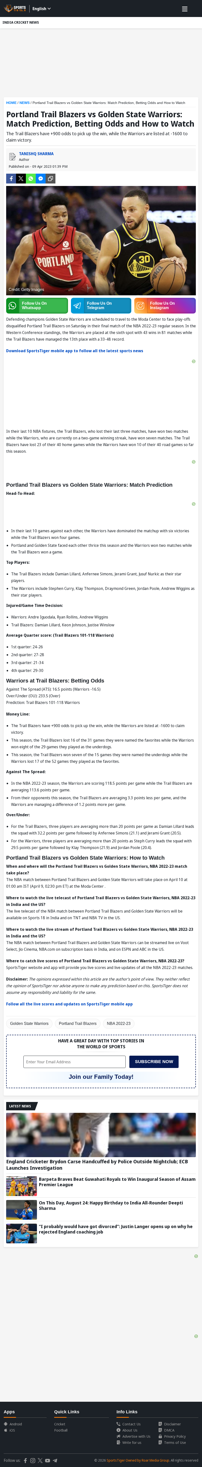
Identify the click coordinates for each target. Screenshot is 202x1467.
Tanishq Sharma (36, 153)
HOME (11, 103)
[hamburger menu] (184, 9)
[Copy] (50, 178)
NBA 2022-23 (119, 1023)
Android (16, 1423)
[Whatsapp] (31, 178)
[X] (21, 178)
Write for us (131, 1442)
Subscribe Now (154, 1061)
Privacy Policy (175, 1436)
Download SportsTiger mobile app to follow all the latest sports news (74, 350)
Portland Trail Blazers (78, 1023)
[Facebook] (11, 178)
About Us (129, 1430)
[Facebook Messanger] (41, 178)
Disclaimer (172, 1423)
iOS (12, 1430)
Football (60, 1430)
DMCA (169, 1430)
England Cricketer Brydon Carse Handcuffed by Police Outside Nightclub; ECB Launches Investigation (97, 1164)
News (24, 103)
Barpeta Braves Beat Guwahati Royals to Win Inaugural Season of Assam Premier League (117, 1181)
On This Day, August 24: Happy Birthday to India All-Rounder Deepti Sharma (111, 1205)
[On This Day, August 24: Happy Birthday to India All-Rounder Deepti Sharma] (21, 1210)
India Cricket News (20, 22)
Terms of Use (175, 1442)
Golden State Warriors (29, 1023)
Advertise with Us (136, 1436)
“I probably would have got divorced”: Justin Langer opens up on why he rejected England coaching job (116, 1229)
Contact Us (131, 1423)
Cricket (59, 1423)
